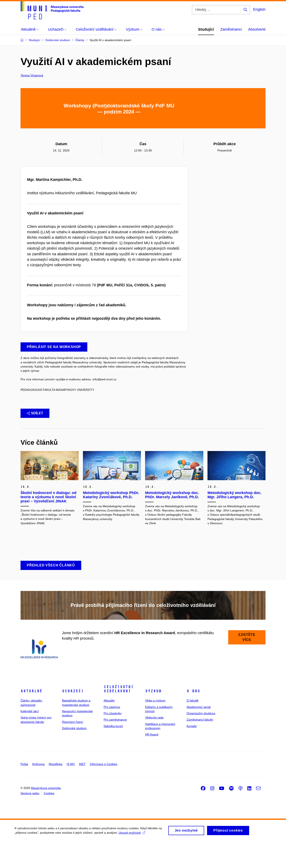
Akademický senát (199, 707)
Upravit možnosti (130, 832)
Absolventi (256, 29)
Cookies (49, 793)
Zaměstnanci (231, 29)
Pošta (24, 764)
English (259, 9)
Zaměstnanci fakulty (200, 719)
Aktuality (109, 700)
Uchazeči (73, 691)
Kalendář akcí (30, 711)
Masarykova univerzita (46, 788)
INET (82, 764)
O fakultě (192, 700)
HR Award (151, 734)
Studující (206, 29)
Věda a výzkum (155, 700)
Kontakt (192, 726)
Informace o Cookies (103, 764)
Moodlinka (55, 764)
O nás (193, 691)
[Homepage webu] (52, 10)
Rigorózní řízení (72, 722)
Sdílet (37, 413)
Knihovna (38, 764)
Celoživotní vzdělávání (119, 689)
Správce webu (30, 793)
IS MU (71, 764)
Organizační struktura (201, 713)
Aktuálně (31, 691)
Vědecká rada (154, 717)
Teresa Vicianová (32, 75)
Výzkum (153, 691)
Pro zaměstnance (115, 719)
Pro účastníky (113, 713)
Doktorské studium (74, 728)
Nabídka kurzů (113, 726)
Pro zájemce (112, 707)
